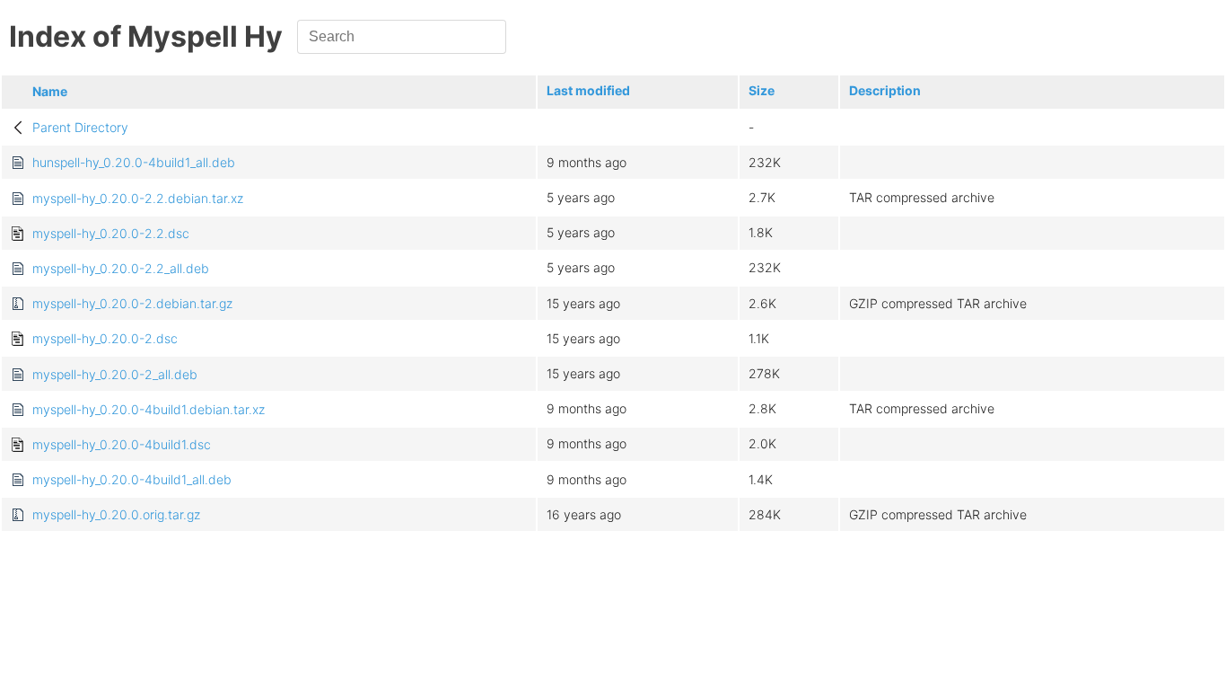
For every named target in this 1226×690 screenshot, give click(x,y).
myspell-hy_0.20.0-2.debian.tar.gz (132, 303)
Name (49, 91)
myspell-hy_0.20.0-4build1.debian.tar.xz (148, 409)
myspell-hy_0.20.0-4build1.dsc (121, 444)
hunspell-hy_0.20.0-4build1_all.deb (133, 162)
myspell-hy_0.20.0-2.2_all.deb (120, 268)
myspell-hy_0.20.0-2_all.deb (114, 374)
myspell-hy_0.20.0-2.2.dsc (110, 233)
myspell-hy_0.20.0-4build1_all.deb (132, 479)
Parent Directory (80, 127)
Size (762, 90)
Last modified (588, 90)
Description (885, 90)
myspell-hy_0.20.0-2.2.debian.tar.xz (137, 198)
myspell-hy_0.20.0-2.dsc (105, 338)
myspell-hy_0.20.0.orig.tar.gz (116, 514)
